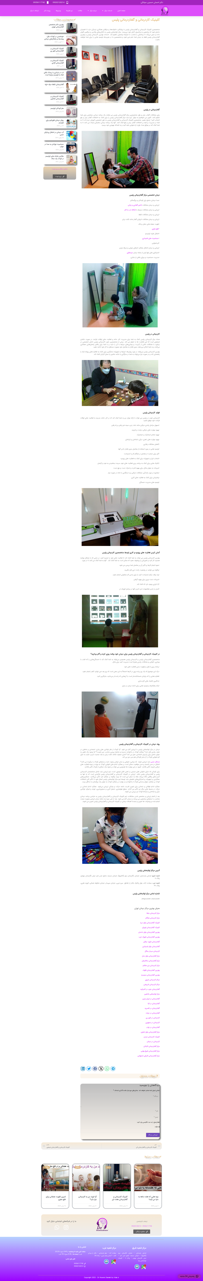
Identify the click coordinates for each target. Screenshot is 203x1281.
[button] (112, 1068)
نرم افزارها (69, 10)
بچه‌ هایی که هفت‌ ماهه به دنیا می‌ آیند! (148, 1198)
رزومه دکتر (47, 10)
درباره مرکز (93, 10)
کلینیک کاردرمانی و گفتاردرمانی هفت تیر (120, 1198)
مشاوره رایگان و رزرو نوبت (60, 169)
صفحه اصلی (121, 10)
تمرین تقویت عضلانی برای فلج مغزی (56, 1198)
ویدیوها (58, 10)
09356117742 (147, 1226)
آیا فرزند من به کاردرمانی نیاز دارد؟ (87, 1198)
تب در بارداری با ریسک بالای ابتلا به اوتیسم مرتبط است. (54, 73)
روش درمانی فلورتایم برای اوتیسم (55, 121)
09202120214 (136, 1226)
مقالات (80, 10)
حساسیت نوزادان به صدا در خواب (54, 145)
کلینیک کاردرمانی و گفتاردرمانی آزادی (57, 61)
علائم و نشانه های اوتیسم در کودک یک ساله (55, 157)
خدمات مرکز (108, 10)
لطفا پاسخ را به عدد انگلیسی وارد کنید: (148, 1122)
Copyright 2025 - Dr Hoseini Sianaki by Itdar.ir (101, 1277)
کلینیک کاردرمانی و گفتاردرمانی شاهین (57, 97)
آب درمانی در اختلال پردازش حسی (54, 133)
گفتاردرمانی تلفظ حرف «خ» (54, 84)
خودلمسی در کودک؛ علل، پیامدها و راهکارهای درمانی (54, 37)
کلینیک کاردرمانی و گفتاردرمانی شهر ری (57, 49)
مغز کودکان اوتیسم (57, 108)
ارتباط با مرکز (34, 10)
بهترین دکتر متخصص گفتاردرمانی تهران (56, 25)
